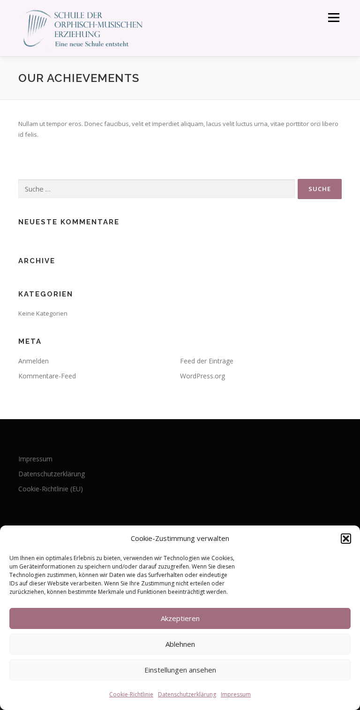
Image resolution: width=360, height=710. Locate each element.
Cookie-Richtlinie (131, 694)
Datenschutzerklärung (187, 694)
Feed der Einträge (206, 360)
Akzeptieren (180, 618)
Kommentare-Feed (47, 375)
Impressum (236, 694)
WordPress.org (202, 375)
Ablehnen (180, 644)
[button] (346, 538)
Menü (333, 17)
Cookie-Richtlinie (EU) (50, 488)
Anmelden (33, 360)
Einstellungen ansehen (180, 669)
